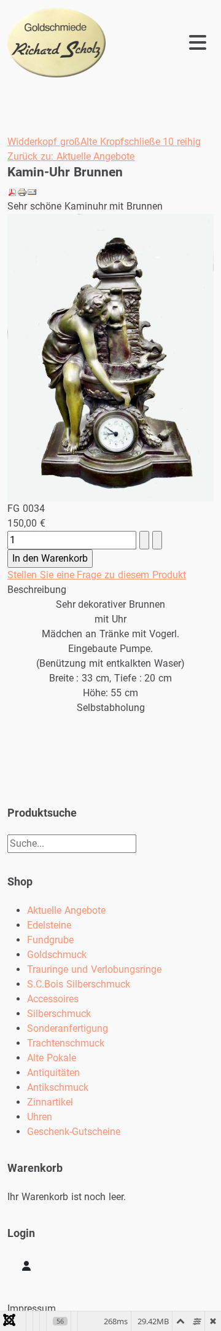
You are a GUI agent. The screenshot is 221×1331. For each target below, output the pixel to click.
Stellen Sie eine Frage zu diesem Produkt (96, 575)
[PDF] (12, 191)
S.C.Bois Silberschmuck (78, 984)
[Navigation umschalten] (164, 42)
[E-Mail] (32, 191)
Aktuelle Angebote (66, 910)
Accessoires (53, 999)
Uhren (39, 1117)
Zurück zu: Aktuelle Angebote (70, 156)
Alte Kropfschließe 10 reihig (140, 141)
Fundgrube (50, 940)
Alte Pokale (51, 1058)
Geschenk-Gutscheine (73, 1131)
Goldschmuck (57, 954)
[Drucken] (22, 191)
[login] (26, 1266)
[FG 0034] (110, 357)
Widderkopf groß (43, 141)
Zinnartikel (50, 1102)
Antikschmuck (57, 1087)
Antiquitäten (53, 1072)
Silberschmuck (59, 1013)
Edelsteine (49, 925)
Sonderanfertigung (67, 1028)
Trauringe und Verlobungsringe (94, 969)
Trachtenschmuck (65, 1043)
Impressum (31, 1308)
